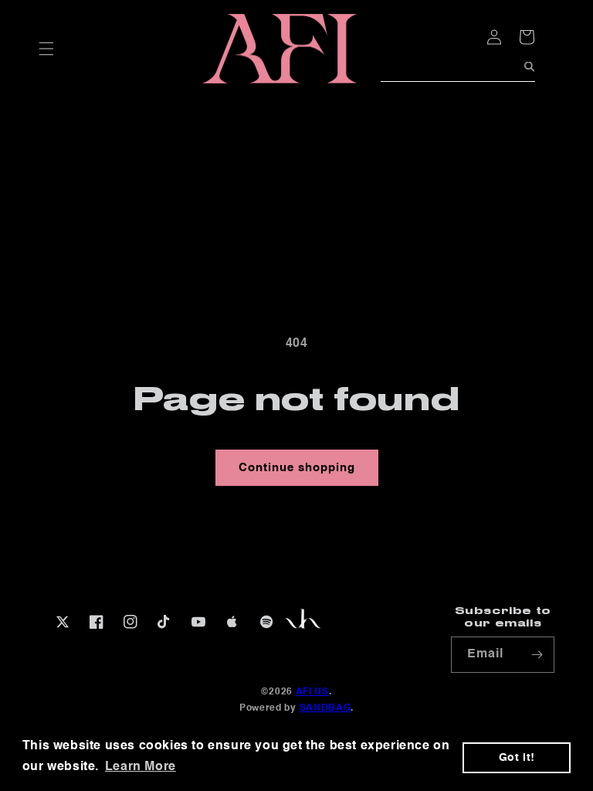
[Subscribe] (537, 655)
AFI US (312, 692)
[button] (46, 49)
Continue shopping (297, 468)
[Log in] (460, 44)
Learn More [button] (140, 767)
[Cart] (503, 37)
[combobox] (457, 71)
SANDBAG (325, 708)
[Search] (529, 67)
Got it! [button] (517, 757)
